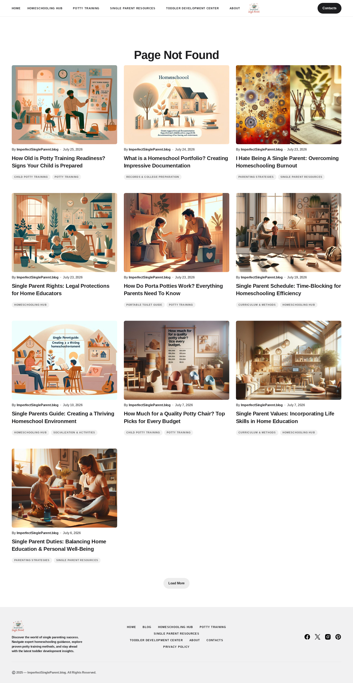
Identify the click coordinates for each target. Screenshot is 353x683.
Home (131, 627)
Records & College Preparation (152, 176)
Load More (176, 583)
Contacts (330, 8)
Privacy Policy (176, 646)
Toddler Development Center (156, 640)
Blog (147, 627)
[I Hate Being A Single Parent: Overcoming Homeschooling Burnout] (288, 104)
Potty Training (67, 176)
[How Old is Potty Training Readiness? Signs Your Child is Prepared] (64, 104)
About (194, 640)
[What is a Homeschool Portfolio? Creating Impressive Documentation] (176, 104)
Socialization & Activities (74, 432)
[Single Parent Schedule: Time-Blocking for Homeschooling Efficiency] (288, 232)
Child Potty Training (31, 176)
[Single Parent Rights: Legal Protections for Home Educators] (64, 232)
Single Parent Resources (301, 176)
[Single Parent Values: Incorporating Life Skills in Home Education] (288, 360)
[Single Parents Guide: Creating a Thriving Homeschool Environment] (64, 360)
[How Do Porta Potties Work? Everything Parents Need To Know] (176, 232)
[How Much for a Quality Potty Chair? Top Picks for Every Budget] (176, 360)
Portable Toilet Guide (144, 304)
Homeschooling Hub (30, 304)
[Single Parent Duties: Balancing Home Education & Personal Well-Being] (64, 488)
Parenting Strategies (256, 176)
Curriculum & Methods (257, 304)
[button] (299, 8)
